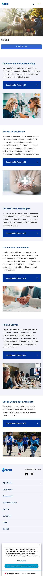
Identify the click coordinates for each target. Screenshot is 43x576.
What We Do (8, 489)
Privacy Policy (21, 561)
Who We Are (7, 483)
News (5, 522)
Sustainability (8, 496)
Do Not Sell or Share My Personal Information (21, 566)
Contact (6, 529)
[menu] (39, 4)
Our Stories (7, 516)
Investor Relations (10, 503)
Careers (6, 509)
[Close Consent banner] (39, 545)
